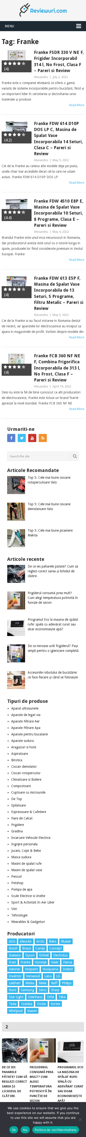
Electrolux (60, 955)
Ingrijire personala (24, 844)
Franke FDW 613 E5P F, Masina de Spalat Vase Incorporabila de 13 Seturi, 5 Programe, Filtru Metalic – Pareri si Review (58, 293)
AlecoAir (26, 941)
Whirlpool (16, 1011)
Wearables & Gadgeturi (28, 922)
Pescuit (16, 876)
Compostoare (21, 786)
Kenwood (33, 976)
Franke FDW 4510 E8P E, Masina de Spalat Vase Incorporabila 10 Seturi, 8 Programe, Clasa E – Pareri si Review (58, 213)
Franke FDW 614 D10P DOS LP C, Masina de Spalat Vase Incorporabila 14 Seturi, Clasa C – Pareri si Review (58, 138)
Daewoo (15, 955)
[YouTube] (32, 438)
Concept (55, 948)
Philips (66, 983)
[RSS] (43, 438)
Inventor (15, 976)
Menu (9, 26)
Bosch (13, 948)
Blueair (66, 941)
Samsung (27, 990)
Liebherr (15, 983)
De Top (16, 799)
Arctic (40, 941)
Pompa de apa (21, 889)
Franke (25, 962)
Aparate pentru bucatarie (29, 734)
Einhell (44, 955)
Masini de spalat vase (26, 870)
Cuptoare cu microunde (28, 792)
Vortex (55, 1004)
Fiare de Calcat (21, 818)
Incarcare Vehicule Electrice (30, 838)
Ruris (12, 990)
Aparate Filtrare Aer (25, 721)
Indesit (68, 969)
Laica (48, 976)
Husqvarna (50, 969)
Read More (76, 105)
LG (58, 976)
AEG (12, 941)
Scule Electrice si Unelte (28, 896)
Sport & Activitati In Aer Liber (32, 902)
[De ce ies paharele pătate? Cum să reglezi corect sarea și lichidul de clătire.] (15, 1050)
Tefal (50, 997)
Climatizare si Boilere (26, 779)
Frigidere (17, 825)
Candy (40, 948)
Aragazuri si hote (23, 747)
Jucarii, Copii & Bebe (26, 851)
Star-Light (16, 997)
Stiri (14, 909)
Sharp (55, 990)
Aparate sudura (22, 741)
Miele (42, 983)
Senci (42, 990)
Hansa (67, 962)
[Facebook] (11, 438)
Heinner (14, 969)
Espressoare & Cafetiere (28, 812)
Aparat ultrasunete (24, 708)
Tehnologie (19, 915)
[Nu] (80, 1119)
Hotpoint (31, 969)
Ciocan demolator (24, 766)
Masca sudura (21, 857)
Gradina (17, 831)
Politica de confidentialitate (56, 1130)
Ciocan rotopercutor (26, 773)
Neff (54, 983)
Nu (25, 1130)
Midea (29, 983)
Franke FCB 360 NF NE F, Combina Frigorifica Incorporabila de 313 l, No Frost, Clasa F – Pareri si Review (57, 367)
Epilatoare (18, 805)
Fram (12, 962)
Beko (52, 941)
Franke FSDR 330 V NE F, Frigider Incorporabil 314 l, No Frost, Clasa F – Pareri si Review (59, 61)
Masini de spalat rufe (26, 863)
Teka (62, 997)
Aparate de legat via (25, 715)
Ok (14, 1130)
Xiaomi (32, 1011)
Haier (55, 962)
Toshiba (26, 1004)
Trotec (41, 1004)
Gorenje (40, 962)
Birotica (16, 760)
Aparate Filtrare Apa (25, 728)
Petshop (17, 883)
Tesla (12, 1004)
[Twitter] (22, 438)
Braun (26, 948)
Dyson (30, 955)
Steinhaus (35, 997)
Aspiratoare (19, 754)
